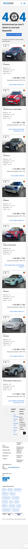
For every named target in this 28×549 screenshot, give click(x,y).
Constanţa (15, 497)
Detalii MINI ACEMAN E (16, 220)
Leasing (15, 427)
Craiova (5, 501)
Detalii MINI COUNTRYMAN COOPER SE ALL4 (16, 130)
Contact (15, 434)
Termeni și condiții (19, 443)
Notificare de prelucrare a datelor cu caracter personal (20, 450)
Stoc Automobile (6, 446)
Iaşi (11, 501)
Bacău (10, 489)
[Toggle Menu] (24, 3)
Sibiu (18, 505)
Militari (5, 505)
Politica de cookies (19, 456)
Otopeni (12, 505)
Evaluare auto (6, 450)
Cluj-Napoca (6, 497)
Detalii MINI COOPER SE (16, 84)
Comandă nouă (7, 453)
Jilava (16, 501)
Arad (4, 489)
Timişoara (15, 510)
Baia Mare (18, 489)
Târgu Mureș (6, 510)
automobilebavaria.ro (14, 467)
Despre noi (5, 455)
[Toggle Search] (21, 3)
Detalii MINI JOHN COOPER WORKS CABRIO (14, 266)
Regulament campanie (20, 461)
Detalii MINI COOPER (17, 175)
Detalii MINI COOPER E (16, 311)
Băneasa (5, 493)
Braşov (12, 493)
